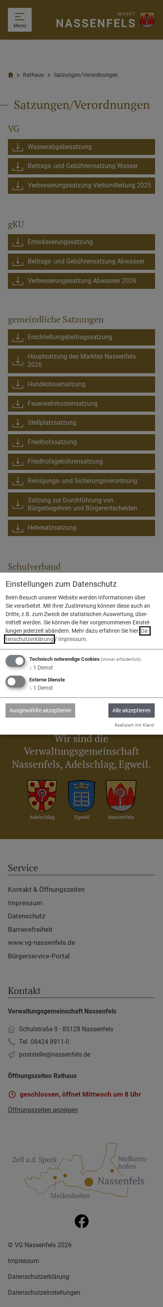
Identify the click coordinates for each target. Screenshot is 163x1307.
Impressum (72, 639)
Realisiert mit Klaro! (134, 725)
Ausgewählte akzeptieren (40, 710)
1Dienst (41, 668)
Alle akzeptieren (131, 710)
